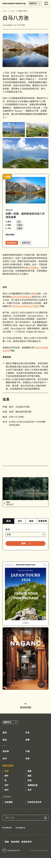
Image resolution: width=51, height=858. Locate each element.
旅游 (8, 521)
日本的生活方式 (34, 802)
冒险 (29, 775)
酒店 (31, 521)
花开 (6, 785)
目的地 (6, 751)
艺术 (29, 790)
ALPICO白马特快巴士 (21, 296)
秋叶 (6, 790)
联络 (7, 842)
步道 (29, 780)
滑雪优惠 (42, 521)
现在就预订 (12, 243)
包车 (20, 521)
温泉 (29, 771)
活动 (6, 771)
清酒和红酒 (32, 785)
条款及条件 (26, 842)
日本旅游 (8, 802)
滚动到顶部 (25, 707)
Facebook (7, 827)
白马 (19, 222)
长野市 (19, 225)
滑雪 (28, 739)
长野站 (33, 293)
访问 (5, 758)
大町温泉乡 (33, 267)
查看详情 (26, 243)
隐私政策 (15, 842)
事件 (6, 775)
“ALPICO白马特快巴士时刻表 (25, 306)
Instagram (20, 827)
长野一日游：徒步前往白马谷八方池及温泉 (25, 215)
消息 (28, 758)
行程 (28, 751)
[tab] (8, 521)
